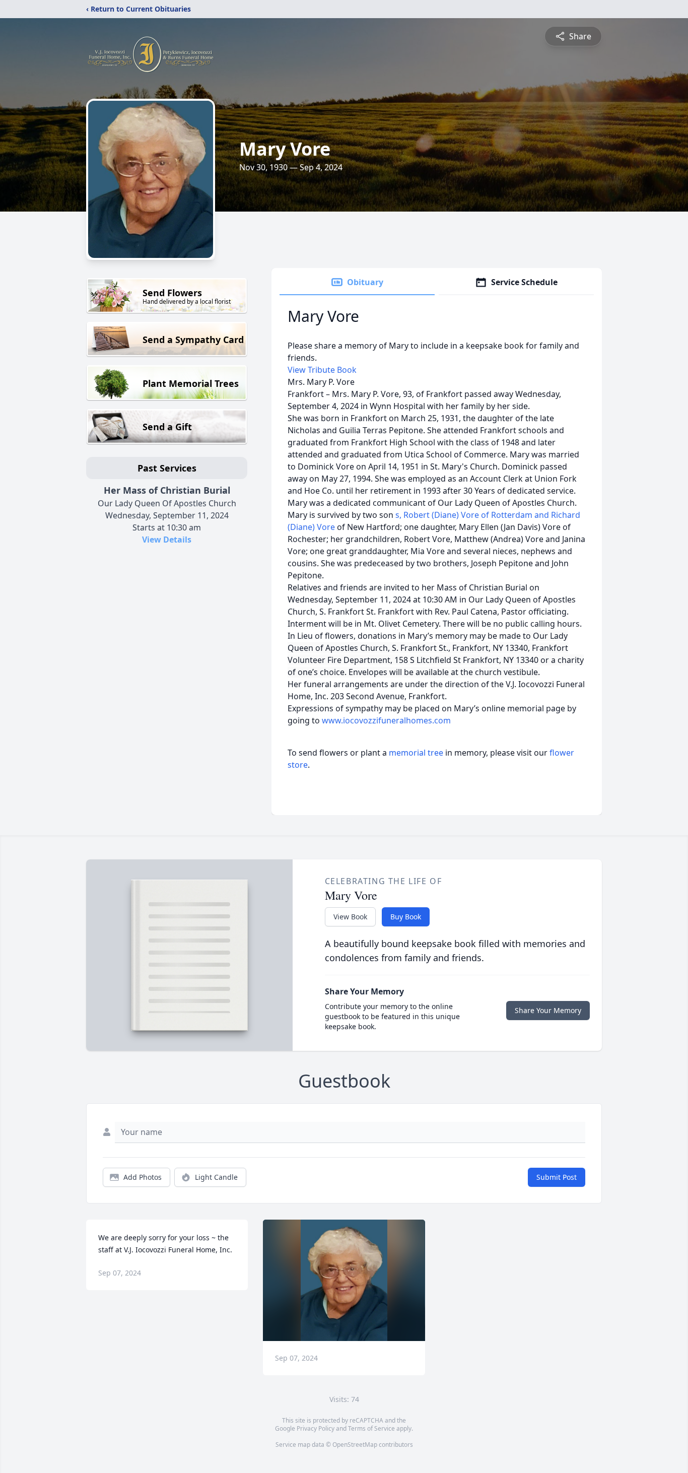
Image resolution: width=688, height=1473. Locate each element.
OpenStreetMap (354, 1444)
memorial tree (416, 752)
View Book (350, 916)
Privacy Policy (315, 1428)
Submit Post (556, 1177)
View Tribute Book (322, 369)
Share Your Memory (548, 1010)
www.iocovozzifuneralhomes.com (386, 720)
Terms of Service (371, 1428)
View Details (166, 539)
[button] (344, 1280)
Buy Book (405, 916)
